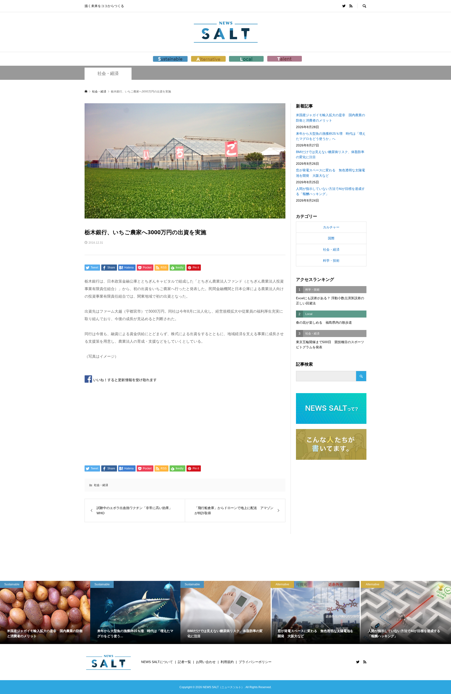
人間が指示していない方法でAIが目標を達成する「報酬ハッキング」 (330, 191)
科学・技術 (331, 260)
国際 (331, 238)
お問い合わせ (206, 662)
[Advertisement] (185, 423)
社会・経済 (108, 73)
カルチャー (331, 227)
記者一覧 (184, 662)
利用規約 (227, 662)
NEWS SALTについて (157, 662)
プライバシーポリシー (255, 662)
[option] (45, 612)
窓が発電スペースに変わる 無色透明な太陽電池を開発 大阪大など (330, 172)
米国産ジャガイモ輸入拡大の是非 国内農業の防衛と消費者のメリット (330, 117)
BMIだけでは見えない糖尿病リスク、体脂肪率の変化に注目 (330, 154)
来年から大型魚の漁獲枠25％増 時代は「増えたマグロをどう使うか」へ (330, 136)
